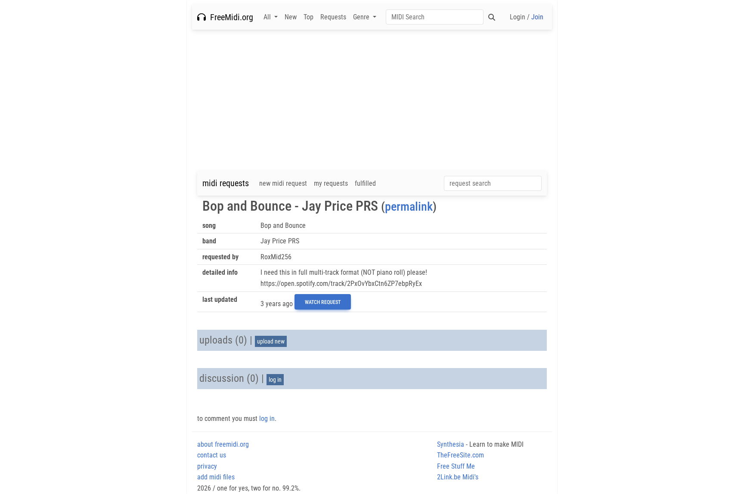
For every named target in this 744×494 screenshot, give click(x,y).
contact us (211, 455)
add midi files (216, 477)
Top (308, 17)
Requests (333, 17)
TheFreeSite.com (460, 455)
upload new (271, 341)
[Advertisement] (372, 100)
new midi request (283, 183)
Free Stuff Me (456, 466)
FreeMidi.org (229, 17)
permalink (409, 206)
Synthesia (450, 444)
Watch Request (323, 302)
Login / (526, 17)
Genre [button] (362, 17)
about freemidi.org (223, 444)
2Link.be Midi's (457, 477)
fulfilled (365, 183)
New (291, 17)
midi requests (225, 183)
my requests (331, 183)
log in (275, 379)
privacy (207, 466)
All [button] (268, 17)
